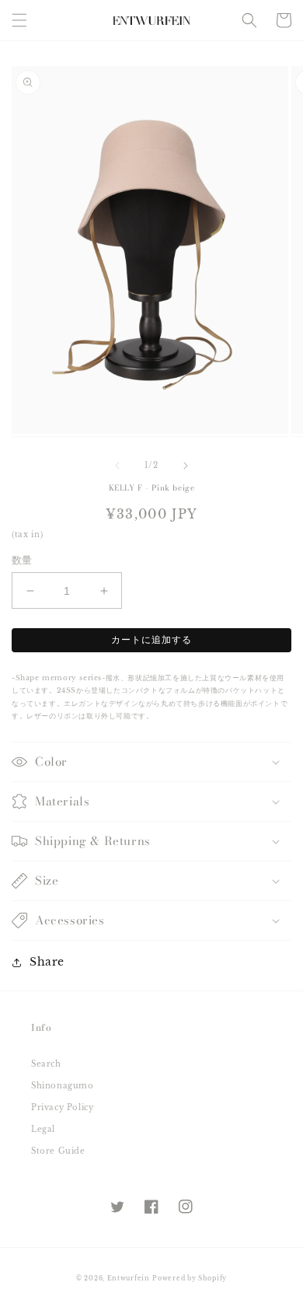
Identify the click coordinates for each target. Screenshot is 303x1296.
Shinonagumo (62, 1086)
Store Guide (58, 1151)
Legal (43, 1129)
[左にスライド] (117, 466)
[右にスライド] (186, 466)
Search (46, 1064)
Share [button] (47, 962)
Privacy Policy (62, 1107)
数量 (22, 560)
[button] (19, 20)
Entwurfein (128, 1278)
